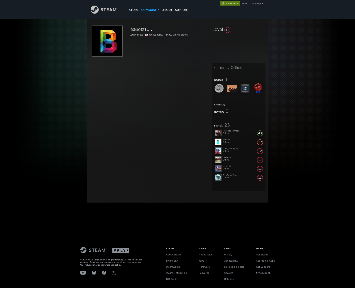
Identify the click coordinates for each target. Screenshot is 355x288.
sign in (245, 3)
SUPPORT (182, 10)
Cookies (228, 272)
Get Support (263, 266)
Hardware (204, 266)
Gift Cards (171, 278)
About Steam (173, 254)
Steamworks (173, 266)
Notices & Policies (234, 266)
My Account (263, 272)
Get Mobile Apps (265, 260)
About (167, 10)
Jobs (201, 260)
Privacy (228, 254)
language (256, 3)
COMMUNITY (150, 10)
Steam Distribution (176, 272)
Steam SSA (172, 260)
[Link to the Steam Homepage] (104, 12)
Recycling (204, 272)
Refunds (229, 278)
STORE (134, 10)
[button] (239, 29)
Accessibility (231, 260)
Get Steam (262, 254)
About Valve (205, 254)
